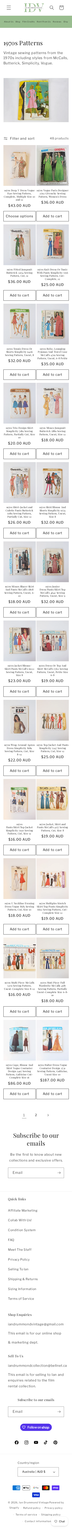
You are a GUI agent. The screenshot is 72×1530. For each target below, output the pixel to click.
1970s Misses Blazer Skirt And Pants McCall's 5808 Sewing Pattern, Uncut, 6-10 (19, 591)
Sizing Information (22, 1289)
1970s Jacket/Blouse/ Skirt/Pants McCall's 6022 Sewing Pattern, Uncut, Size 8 (19, 670)
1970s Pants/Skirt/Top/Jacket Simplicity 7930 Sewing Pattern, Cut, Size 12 (19, 829)
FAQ (11, 1240)
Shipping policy (51, 1514)
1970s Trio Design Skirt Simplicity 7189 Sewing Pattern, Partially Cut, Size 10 (19, 432)
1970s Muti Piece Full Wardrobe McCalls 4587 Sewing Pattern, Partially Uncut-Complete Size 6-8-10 (52, 989)
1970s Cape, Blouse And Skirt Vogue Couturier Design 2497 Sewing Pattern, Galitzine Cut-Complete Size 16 (19, 1071)
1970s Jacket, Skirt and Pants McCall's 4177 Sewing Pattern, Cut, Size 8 (52, 827)
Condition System (22, 1230)
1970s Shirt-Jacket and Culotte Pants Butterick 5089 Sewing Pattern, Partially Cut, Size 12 (19, 512)
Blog (18, 21)
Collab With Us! (20, 1220)
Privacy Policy (19, 1259)
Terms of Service (21, 1299)
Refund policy (32, 1507)
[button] (9, 8)
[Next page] (48, 1115)
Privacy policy (54, 1507)
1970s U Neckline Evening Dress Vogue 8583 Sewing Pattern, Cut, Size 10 (19, 906)
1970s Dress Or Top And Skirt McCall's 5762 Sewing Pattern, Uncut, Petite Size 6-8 (52, 670)
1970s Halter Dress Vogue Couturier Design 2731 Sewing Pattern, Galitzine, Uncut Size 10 (52, 1069)
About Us (8, 21)
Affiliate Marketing (23, 1210)
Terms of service (26, 1514)
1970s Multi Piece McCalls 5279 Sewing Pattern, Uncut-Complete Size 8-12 (19, 985)
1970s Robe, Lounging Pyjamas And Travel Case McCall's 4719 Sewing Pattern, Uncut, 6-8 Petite (52, 353)
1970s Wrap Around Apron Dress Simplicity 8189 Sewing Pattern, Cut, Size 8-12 (19, 749)
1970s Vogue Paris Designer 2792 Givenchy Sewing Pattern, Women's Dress (53, 193)
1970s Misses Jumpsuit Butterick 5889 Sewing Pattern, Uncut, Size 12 (52, 431)
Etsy (66, 21)
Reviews (57, 21)
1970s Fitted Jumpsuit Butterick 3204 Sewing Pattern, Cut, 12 (19, 272)
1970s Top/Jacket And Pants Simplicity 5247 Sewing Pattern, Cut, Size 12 (53, 748)
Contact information (38, 1521)
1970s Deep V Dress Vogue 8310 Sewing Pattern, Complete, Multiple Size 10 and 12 (19, 195)
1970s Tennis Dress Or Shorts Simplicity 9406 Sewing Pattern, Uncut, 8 (19, 352)
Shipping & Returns (23, 1279)
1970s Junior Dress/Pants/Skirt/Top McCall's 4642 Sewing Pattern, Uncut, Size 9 (53, 591)
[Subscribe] (59, 1173)
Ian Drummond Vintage (34, 1502)
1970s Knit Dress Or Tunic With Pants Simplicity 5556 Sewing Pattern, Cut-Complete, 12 (52, 274)
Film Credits (28, 21)
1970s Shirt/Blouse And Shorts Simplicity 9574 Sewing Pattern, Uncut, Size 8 (52, 512)
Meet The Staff (19, 1250)
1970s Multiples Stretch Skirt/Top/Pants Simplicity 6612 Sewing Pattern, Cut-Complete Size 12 (52, 908)
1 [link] (24, 1115)
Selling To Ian (18, 1269)
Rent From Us (44, 21)
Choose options (19, 216)
